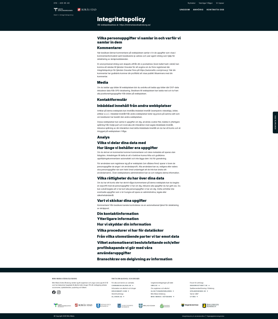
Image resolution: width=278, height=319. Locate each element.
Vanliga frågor (206, 3)
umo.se (154, 285)
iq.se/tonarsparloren (161, 291)
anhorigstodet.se (199, 285)
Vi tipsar (220, 3)
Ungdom (185, 9)
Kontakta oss (215, 9)
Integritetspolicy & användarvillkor (193, 316)
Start (56, 15)
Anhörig (198, 9)
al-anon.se (117, 296)
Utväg (193, 296)
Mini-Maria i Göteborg (161, 296)
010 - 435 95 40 (62, 3)
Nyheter (192, 3)
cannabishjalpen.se (121, 285)
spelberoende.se (198, 291)
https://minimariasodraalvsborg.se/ (135, 25)
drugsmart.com (119, 291)
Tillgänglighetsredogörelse (215, 316)
